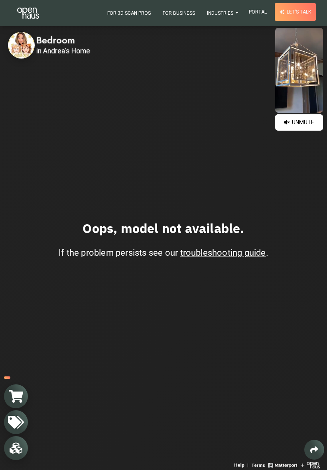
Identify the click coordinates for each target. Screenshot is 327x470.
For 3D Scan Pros (129, 13)
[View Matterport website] (282, 464)
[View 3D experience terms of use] (259, 464)
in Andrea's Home (63, 51)
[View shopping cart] (16, 396)
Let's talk (298, 12)
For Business (179, 13)
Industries (220, 13)
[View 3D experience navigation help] (242, 464)
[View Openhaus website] (310, 464)
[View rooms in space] (16, 448)
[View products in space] (16, 422)
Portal (258, 12)
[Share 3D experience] (314, 450)
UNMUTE (302, 122)
